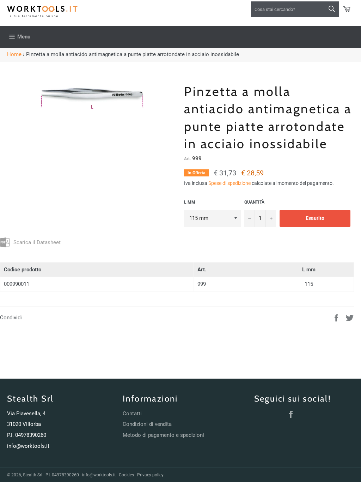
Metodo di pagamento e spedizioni (163, 435)
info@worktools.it (28, 446)
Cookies (126, 474)
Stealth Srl (32, 474)
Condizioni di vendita (147, 424)
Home (14, 54)
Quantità (254, 202)
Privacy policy (150, 474)
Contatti (132, 413)
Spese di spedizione (229, 183)
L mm (189, 202)
